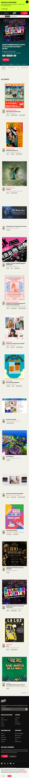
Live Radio (17, 717)
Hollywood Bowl (24, 67)
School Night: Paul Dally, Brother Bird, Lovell (13, 48)
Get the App (5, 9)
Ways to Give (18, 737)
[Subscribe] (26, 709)
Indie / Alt (16, 56)
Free (18, 67)
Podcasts (17, 721)
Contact (3, 741)
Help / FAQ (3, 737)
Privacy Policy (24, 772)
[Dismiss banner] (27, 2)
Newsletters (3, 739)
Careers (3, 735)
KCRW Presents (9, 56)
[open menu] (2, 13)
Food (2, 721)
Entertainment (4, 719)
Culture (2, 723)
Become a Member (19, 733)
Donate (25, 13)
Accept (9, 776)
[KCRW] (3, 702)
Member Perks (18, 741)
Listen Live (6, 13)
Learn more (5, 60)
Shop (16, 739)
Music (4, 56)
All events (4, 67)
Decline (3, 776)
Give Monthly (13, 756)
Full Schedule (18, 723)
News (2, 717)
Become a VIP (18, 735)
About (2, 733)
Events (2, 725)
